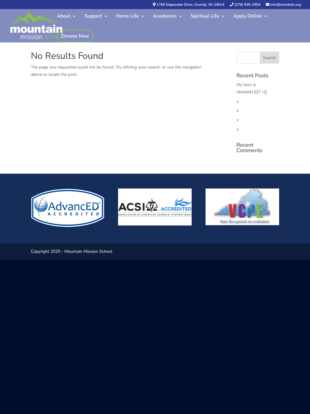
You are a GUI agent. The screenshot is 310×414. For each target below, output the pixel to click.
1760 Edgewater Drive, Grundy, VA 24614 (190, 5)
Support (93, 16)
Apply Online (247, 16)
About (64, 16)
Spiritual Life (205, 16)
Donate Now (75, 36)
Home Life (127, 16)
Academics (165, 16)
